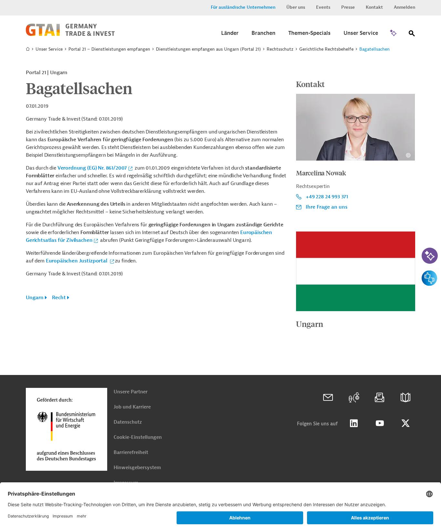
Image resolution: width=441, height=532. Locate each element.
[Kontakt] (328, 397)
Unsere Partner (131, 392)
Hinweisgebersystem (137, 468)
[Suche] (412, 34)
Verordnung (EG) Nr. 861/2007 (92, 168)
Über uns (295, 7)
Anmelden (404, 7)
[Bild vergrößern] (355, 271)
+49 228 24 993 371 (327, 196)
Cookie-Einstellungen (138, 437)
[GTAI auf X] (405, 423)
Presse (348, 7)
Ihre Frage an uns (326, 207)
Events (323, 7)
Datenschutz (128, 422)
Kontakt (374, 7)
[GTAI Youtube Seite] (379, 423)
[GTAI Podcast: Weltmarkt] (354, 397)
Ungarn (35, 297)
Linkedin (354, 423)
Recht (59, 297)
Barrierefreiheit (131, 452)
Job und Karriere (132, 407)
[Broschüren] (405, 397)
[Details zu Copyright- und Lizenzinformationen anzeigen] (408, 155)
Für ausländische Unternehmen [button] (243, 7)
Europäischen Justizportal (77, 261)
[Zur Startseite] (70, 34)
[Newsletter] (379, 397)
